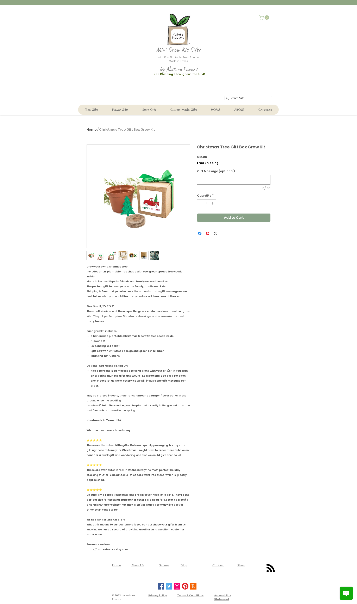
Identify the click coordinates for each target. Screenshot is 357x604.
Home (92, 129)
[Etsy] (193, 586)
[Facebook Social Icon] (161, 586)
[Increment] (212, 203)
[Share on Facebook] (199, 233)
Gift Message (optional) (216, 171)
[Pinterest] (185, 586)
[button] (264, 17)
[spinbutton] (206, 203)
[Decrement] (200, 203)
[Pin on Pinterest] (207, 233)
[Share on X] (215, 233)
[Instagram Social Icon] (177, 586)
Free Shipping (208, 163)
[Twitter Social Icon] (169, 586)
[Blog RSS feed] (271, 568)
